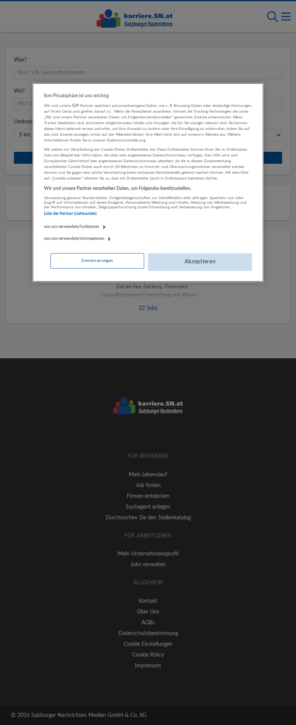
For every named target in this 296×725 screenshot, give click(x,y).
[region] (148, 182)
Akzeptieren (200, 261)
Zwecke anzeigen (97, 261)
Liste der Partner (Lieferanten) (70, 214)
